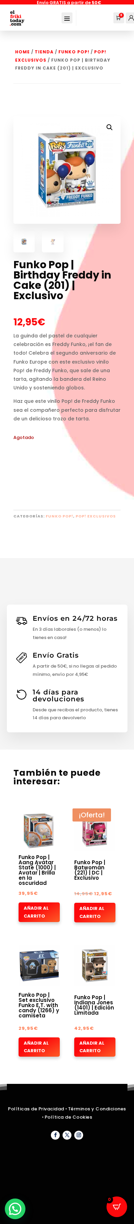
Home (22, 52)
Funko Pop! (73, 52)
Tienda (44, 52)
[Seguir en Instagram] (78, 1135)
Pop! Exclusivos (96, 516)
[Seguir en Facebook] (55, 1135)
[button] (109, 127)
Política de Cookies (68, 1117)
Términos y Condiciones (97, 1109)
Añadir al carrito (36, 912)
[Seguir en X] (67, 1135)
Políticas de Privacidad (36, 1109)
